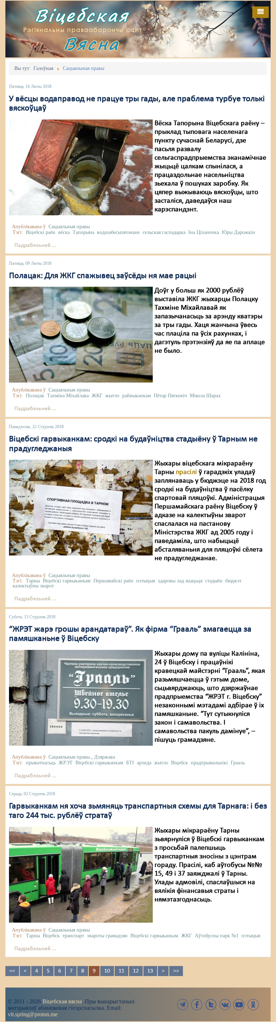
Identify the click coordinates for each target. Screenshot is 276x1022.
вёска (64, 232)
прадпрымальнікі (209, 762)
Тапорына (83, 232)
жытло (112, 395)
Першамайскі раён (113, 580)
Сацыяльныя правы (69, 226)
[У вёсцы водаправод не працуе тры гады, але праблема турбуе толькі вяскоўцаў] (81, 167)
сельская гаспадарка (164, 232)
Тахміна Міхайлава (68, 395)
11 (121, 971)
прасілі (186, 472)
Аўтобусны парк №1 (217, 935)
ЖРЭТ (66, 762)
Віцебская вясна (62, 1001)
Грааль (238, 762)
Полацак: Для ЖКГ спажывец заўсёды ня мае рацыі (103, 276)
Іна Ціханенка (203, 232)
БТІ (130, 762)
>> (176, 971)
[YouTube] (239, 1004)
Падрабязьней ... (35, 245)
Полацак (35, 395)
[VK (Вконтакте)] (225, 1004)
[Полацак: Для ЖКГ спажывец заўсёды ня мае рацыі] (81, 334)
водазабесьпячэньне (118, 232)
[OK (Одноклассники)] (253, 1004)
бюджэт (233, 580)
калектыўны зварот (33, 586)
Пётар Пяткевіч (170, 395)
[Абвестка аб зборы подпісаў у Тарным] (81, 507)
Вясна (91, 43)
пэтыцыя (145, 580)
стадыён (213, 580)
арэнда (144, 762)
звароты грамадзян (107, 935)
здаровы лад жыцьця (180, 580)
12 (136, 971)
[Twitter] (211, 1004)
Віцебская (81, 15)
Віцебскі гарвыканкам (67, 580)
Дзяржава (104, 757)
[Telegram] (183, 1004)
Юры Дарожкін (238, 232)
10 (107, 971)
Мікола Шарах (205, 395)
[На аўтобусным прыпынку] (81, 874)
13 (150, 971)
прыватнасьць (41, 762)
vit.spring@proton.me (33, 1014)
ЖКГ (97, 395)
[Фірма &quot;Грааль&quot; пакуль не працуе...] (81, 697)
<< (12, 971)
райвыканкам (136, 395)
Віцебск (179, 762)
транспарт (73, 935)
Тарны (33, 580)
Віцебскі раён (40, 232)
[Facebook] (197, 1004)
